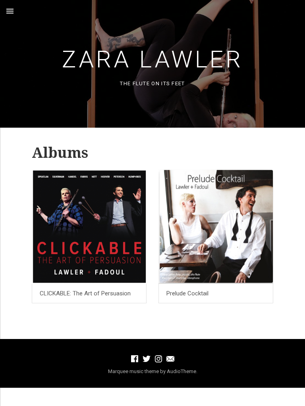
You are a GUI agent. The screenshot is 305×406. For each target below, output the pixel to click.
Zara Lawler (152, 59)
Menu (9, 11)
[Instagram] (158, 359)
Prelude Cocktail (187, 293)
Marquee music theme (133, 371)
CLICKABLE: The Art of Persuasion (85, 293)
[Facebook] (134, 359)
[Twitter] (146, 359)
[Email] (170, 359)
